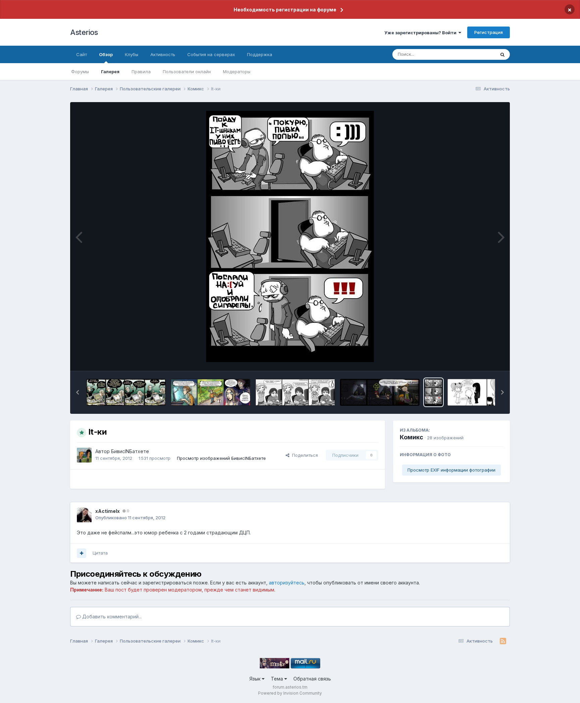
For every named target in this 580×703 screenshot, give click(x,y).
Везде (480, 54)
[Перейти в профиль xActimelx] (84, 515)
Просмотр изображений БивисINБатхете (221, 458)
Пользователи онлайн (187, 71)
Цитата (100, 553)
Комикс (411, 437)
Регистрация (488, 32)
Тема (277, 679)
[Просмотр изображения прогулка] (210, 392)
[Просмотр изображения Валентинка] (487, 392)
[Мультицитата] (81, 553)
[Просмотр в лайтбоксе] (290, 236)
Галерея (110, 71)
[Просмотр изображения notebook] (295, 392)
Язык (255, 679)
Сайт (81, 54)
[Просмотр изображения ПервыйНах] (380, 392)
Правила (141, 71)
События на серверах (211, 54)
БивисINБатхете (130, 451)
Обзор (106, 54)
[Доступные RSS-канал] (503, 641)
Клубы (131, 54)
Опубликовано (130, 517)
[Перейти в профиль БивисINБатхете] (84, 455)
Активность (162, 54)
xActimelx (107, 511)
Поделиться (303, 455)
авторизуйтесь (286, 582)
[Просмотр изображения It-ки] (433, 392)
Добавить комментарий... (111, 616)
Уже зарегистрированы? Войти (421, 32)
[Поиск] (502, 54)
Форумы (80, 71)
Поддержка (259, 54)
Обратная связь (312, 679)
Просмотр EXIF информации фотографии (451, 470)
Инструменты (480, 358)
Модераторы (236, 71)
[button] (77, 392)
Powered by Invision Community (290, 693)
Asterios (84, 32)
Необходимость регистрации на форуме (285, 9)
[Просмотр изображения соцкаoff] (126, 392)
